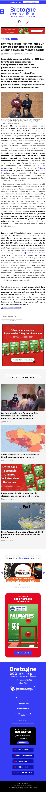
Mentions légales (22, 783)
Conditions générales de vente (23, 714)
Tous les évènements (22, 588)
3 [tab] (24, 584)
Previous (2, 573)
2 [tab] (22, 584)
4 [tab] (26, 584)
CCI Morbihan (22, 761)
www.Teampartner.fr (36, 253)
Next (43, 573)
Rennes (19, 320)
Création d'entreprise (9, 317)
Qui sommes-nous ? (23, 703)
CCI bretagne (22, 750)
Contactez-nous (23, 708)
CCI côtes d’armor (24, 773)
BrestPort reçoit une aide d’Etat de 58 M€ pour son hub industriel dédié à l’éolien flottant (22, 534)
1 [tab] (19, 584)
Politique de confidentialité (23, 785)
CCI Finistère (21, 767)
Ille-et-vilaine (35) (8, 320)
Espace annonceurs (23, 698)
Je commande (23, 653)
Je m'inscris (23, 742)
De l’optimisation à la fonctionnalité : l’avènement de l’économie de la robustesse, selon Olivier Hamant (19, 416)
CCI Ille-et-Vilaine (24, 756)
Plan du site (23, 721)
